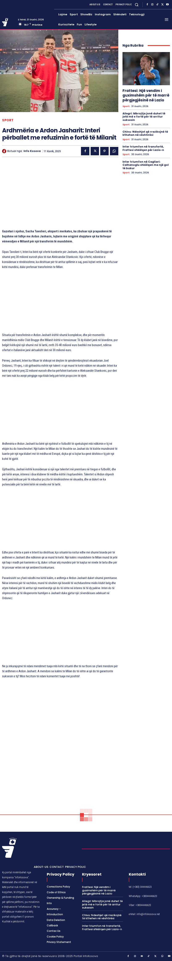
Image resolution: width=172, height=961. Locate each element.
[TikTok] (157, 4)
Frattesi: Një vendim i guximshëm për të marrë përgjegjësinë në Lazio (145, 95)
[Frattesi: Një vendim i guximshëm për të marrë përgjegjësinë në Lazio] (146, 68)
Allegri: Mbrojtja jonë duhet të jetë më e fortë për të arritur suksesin (143, 117)
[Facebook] (147, 4)
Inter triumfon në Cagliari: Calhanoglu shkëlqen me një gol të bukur (145, 165)
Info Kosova (32, 151)
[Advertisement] (60, 195)
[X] (162, 4)
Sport (8, 120)
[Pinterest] (104, 151)
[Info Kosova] (4, 151)
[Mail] (142, 956)
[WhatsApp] (114, 151)
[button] (136, 4)
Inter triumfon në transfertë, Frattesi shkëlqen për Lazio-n (143, 148)
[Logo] (8, 22)
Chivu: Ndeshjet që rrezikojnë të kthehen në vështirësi (145, 133)
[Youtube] (167, 4)
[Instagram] (152, 4)
